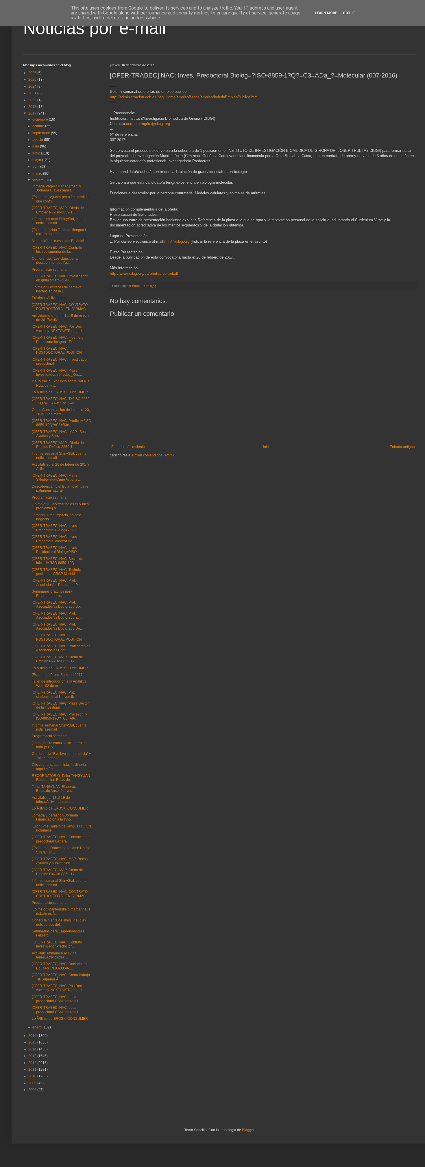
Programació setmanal (49, 270)
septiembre (41, 133)
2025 (32, 80)
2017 (32, 113)
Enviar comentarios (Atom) (153, 455)
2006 (32, 1090)
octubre (38, 126)
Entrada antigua (402, 447)
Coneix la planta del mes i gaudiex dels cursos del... (59, 922)
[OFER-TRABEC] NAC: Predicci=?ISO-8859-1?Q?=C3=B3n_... (62, 423)
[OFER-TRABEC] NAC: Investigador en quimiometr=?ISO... (60, 278)
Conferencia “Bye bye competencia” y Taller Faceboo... (61, 756)
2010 (32, 1076)
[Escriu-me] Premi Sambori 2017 (57, 675)
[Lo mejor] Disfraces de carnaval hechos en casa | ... (57, 289)
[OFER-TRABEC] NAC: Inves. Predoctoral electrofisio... (55, 539)
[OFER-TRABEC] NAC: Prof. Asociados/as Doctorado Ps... (57, 582)
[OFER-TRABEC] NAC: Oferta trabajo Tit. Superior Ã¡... (61, 977)
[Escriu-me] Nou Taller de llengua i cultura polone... (59, 232)
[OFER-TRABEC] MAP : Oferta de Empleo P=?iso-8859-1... (58, 210)
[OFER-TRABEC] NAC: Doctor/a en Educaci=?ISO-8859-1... (59, 966)
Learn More (326, 13)
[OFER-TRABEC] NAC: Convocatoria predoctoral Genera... (61, 839)
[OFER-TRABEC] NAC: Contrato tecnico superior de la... (57, 250)
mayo (37, 160)
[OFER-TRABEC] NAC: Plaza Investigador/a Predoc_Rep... (57, 372)
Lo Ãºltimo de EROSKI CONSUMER (60, 392)
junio (36, 153)
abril (36, 167)
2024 (32, 86)
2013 (32, 1056)
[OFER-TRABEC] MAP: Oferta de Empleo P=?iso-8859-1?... (57, 659)
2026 (32, 73)
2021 (32, 93)
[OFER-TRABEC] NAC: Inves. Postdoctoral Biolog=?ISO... (55, 550)
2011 (32, 1070)
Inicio (267, 447)
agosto (38, 140)
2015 (32, 1042)
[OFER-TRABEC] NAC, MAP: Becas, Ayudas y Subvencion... (60, 861)
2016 (32, 1036)
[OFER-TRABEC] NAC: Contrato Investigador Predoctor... (57, 944)
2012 (32, 1063)
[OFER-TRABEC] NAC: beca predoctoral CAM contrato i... (56, 999)
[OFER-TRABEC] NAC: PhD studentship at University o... (56, 694)
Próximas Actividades (48, 298)
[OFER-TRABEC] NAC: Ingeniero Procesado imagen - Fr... (58, 339)
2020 (32, 100)
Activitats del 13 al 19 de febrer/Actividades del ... (53, 800)
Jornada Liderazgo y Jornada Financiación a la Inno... (55, 817)
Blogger (248, 1130)
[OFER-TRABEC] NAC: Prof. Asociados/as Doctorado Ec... (57, 615)
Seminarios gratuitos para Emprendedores (52, 593)
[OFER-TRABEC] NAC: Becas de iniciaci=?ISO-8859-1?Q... (57, 561)
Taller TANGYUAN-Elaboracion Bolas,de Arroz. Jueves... (56, 789)
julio (36, 146)
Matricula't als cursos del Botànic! (58, 241)
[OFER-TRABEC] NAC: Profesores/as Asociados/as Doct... (61, 648)
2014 (32, 1049)
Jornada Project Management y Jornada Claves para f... (56, 188)
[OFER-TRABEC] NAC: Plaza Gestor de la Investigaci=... (60, 705)
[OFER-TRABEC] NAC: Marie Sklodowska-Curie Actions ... (56, 477)
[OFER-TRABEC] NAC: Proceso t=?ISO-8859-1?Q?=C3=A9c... (59, 716)
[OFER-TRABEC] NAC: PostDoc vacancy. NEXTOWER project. (57, 329)
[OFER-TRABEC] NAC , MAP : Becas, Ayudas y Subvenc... (61, 434)
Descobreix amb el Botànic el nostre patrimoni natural (60, 488)
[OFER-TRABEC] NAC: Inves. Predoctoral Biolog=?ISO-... (55, 528)
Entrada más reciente (128, 447)
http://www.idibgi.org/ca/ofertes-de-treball (144, 273)
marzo (37, 174)
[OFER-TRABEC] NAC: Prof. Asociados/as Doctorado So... (57, 604)
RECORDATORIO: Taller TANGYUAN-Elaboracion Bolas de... (61, 778)
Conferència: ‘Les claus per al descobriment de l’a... (55, 261)
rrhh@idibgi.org (176, 241)
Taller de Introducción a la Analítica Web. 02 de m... (59, 683)
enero (37, 1027)
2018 (32, 107)
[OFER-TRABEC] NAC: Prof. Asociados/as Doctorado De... (57, 626)
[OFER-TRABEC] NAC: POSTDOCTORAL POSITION (57, 350)
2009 (32, 1083)
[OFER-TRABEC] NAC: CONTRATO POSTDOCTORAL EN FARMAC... (60, 307)
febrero (38, 180)
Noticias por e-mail (94, 28)
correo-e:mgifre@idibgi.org (148, 123)
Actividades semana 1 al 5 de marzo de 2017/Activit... (60, 318)
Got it (349, 13)
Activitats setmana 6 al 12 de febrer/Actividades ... (54, 955)
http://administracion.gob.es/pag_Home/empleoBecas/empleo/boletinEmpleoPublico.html (184, 97)
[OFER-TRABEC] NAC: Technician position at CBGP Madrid (59, 572)
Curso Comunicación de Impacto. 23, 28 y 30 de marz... (61, 412)
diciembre (40, 119)
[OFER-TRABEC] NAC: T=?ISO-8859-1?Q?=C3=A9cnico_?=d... (61, 401)
